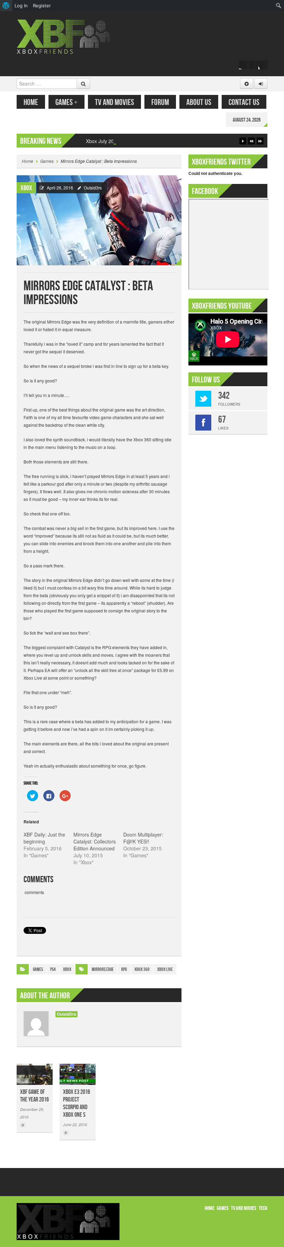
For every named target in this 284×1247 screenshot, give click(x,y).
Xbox (26, 188)
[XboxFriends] (68, 36)
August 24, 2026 (246, 120)
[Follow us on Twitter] (253, 64)
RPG (124, 969)
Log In (21, 5)
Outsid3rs (93, 188)
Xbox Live (165, 969)
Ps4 (53, 969)
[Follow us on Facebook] (243, 64)
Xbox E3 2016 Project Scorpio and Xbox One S (76, 1103)
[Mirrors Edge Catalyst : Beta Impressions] (99, 219)
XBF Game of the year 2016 (34, 1095)
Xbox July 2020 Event (109, 141)
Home (31, 102)
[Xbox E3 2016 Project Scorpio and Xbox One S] (78, 1074)
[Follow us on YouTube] (262, 64)
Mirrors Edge (103, 969)
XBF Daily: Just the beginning (44, 838)
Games (66, 102)
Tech (263, 1208)
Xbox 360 (142, 969)
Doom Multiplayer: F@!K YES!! (143, 838)
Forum (160, 102)
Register (42, 5)
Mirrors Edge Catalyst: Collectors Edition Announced (94, 841)
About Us (198, 102)
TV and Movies (114, 102)
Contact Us (244, 102)
